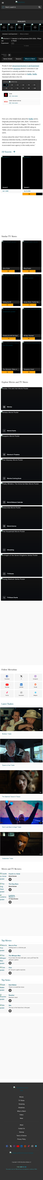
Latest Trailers (8, 703)
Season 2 (5, 187)
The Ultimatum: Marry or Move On (12, 369)
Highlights (22, 21)
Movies (21, 1097)
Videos (22, 1114)
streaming (15, 66)
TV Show (26, 45)
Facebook (7, 679)
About (21, 1125)
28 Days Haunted (29, 335)
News (21, 1118)
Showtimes (21, 1107)
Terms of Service (21, 1135)
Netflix (29, 74)
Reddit (35, 687)
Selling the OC (7, 302)
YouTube (7, 687)
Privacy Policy (21, 1139)
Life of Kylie (6, 268)
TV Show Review (13, 899)
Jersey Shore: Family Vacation (32, 302)
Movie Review (13, 876)
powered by (5, 81)
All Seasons (7, 151)
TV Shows (21, 1100)
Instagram (35, 679)
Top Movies (7, 940)
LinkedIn (21, 687)
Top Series (6, 979)
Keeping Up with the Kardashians (12, 335)
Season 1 (26, 187)
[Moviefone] (21, 2)
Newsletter (21, 695)
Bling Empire (27, 268)
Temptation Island (29, 369)
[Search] (40, 7)
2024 (12, 43)
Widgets (35, 695)
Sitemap (21, 1132)
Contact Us (21, 1128)
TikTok (7, 695)
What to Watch (21, 1111)
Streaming (21, 1104)
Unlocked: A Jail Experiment (9, 34)
